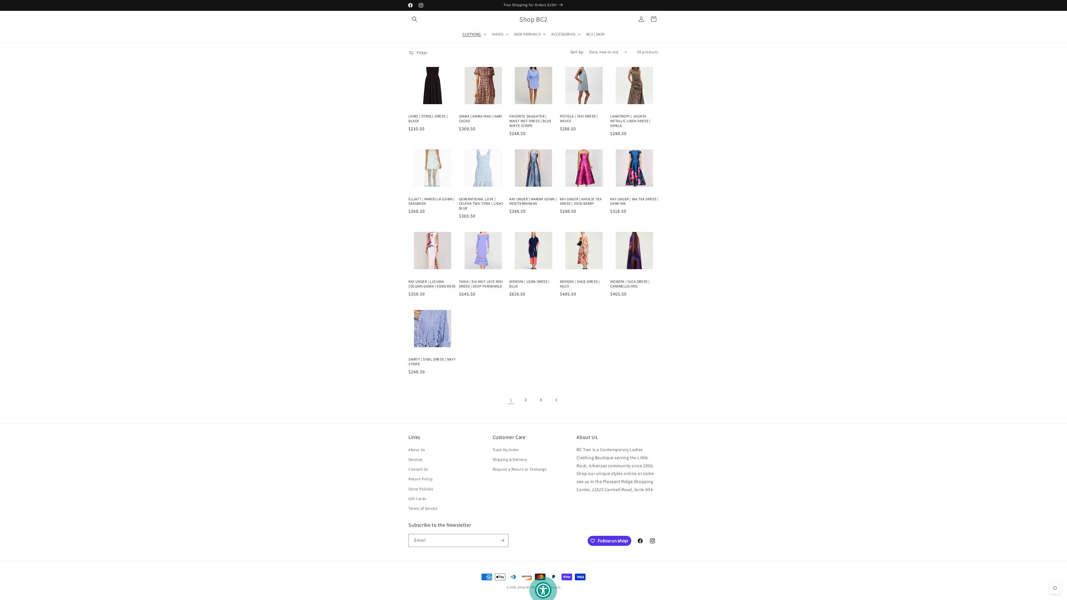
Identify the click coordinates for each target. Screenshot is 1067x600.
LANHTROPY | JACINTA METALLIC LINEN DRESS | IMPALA (630, 121)
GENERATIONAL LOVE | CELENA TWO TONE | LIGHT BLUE (481, 204)
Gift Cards (417, 498)
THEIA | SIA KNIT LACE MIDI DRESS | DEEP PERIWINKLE (481, 284)
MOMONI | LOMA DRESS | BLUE (529, 284)
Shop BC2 (524, 587)
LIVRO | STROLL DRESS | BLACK (428, 118)
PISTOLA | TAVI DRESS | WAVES (579, 118)
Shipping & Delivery (510, 459)
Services (415, 459)
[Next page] (556, 400)
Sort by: (577, 51)
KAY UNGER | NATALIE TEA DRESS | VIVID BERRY (581, 201)
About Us (416, 449)
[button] (414, 19)
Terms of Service (423, 508)
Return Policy (420, 478)
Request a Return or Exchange (520, 469)
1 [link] (511, 400)
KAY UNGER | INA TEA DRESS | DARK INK (634, 201)
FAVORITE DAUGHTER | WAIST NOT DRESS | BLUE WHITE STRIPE (530, 121)
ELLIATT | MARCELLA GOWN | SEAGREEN (431, 201)
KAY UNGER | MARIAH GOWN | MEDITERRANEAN (533, 201)
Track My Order (506, 449)
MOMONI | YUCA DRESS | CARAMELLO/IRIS (630, 284)
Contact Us (418, 469)
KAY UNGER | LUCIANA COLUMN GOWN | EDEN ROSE (432, 284)
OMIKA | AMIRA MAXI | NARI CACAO (480, 118)
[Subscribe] (502, 540)
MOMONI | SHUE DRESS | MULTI (580, 284)
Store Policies (420, 488)
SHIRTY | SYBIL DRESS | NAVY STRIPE (431, 361)
